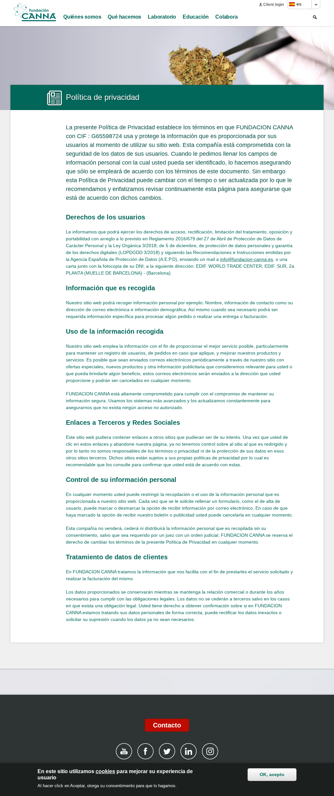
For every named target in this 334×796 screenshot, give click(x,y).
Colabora (226, 17)
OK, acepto (272, 774)
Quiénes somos (82, 17)
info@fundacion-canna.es (246, 259)
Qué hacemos (124, 17)
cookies (105, 771)
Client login (273, 4)
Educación (196, 17)
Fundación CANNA (35, 12)
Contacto (167, 725)
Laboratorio (162, 17)
